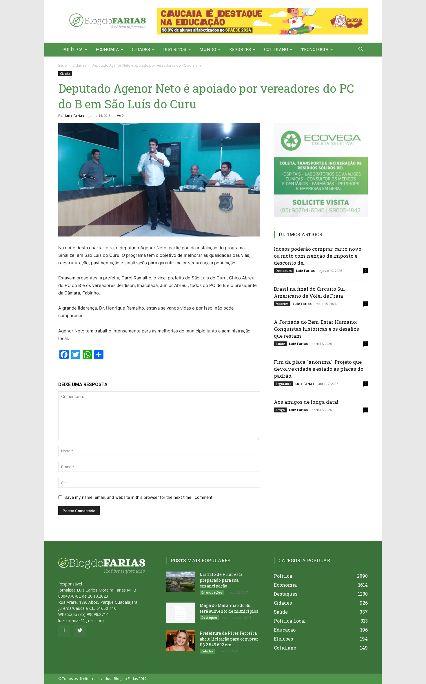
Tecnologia (314, 49)
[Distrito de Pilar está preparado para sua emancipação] (180, 582)
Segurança (283, 384)
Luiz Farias (74, 115)
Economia (107, 49)
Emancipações (211, 592)
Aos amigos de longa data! (306, 402)
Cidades (141, 49)
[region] (262, 21)
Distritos (174, 49)
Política (72, 49)
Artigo (280, 410)
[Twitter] (79, 630)
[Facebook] (64, 630)
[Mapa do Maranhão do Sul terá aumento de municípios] (180, 613)
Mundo (207, 49)
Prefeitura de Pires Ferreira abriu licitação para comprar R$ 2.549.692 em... (229, 638)
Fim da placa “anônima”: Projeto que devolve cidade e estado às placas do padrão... (318, 369)
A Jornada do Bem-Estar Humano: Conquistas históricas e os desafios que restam (316, 329)
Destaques (284, 271)
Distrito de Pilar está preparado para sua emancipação (221, 580)
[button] (262, 21)
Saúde (280, 344)
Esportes (240, 49)
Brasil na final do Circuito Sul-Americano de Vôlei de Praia (310, 292)
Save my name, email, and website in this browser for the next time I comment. (139, 497)
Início (62, 65)
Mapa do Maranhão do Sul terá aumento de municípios (229, 608)
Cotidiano (276, 49)
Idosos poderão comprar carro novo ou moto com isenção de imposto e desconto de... (317, 255)
